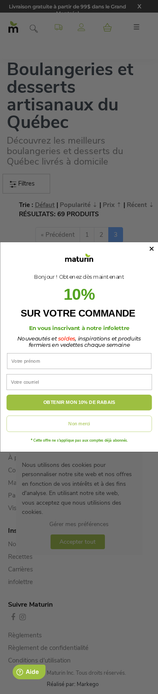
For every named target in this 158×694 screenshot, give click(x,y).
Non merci (79, 424)
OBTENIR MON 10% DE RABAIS (79, 403)
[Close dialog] (151, 249)
